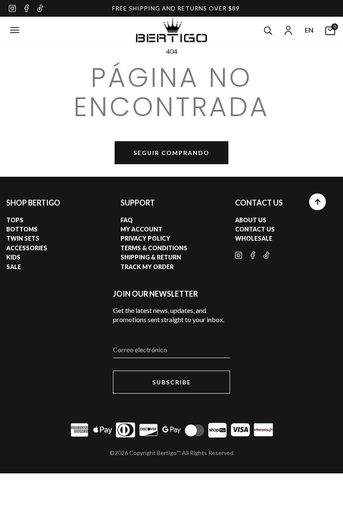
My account (141, 229)
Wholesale (253, 238)
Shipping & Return (150, 257)
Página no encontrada (171, 92)
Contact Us (255, 229)
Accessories (26, 248)
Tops (14, 220)
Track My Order (147, 266)
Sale (13, 266)
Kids (13, 257)
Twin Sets (22, 238)
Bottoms (22, 229)
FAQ (126, 220)
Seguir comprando (171, 152)
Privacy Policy (145, 238)
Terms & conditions (153, 248)
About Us (250, 220)
